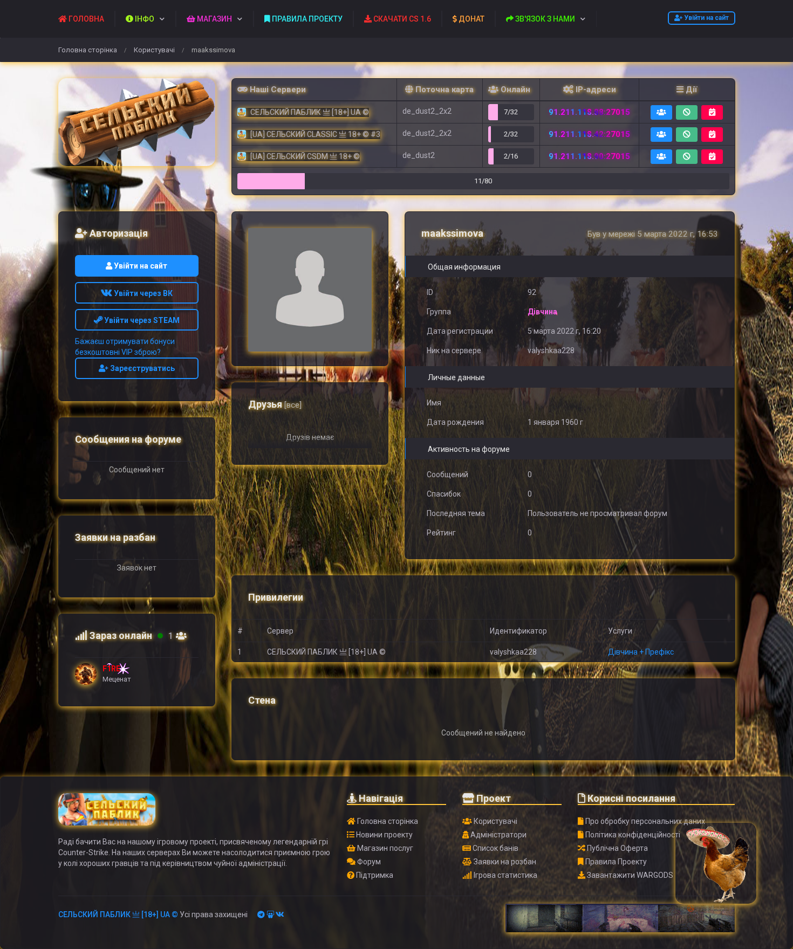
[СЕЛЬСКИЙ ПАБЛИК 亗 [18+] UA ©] (136, 122)
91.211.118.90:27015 (589, 156)
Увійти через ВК (142, 293)
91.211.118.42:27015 (589, 134)
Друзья (275, 404)
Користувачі (154, 50)
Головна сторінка (87, 50)
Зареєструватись (141, 368)
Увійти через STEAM (141, 320)
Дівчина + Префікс (641, 652)
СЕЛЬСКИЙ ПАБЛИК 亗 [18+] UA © (118, 914)
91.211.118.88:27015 (589, 112)
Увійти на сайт (705, 18)
